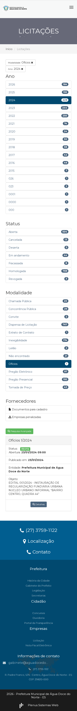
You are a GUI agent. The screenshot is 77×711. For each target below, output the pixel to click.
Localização (40, 540)
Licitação (38, 640)
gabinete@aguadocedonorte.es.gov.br (38, 663)
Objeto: (13, 479)
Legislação (38, 590)
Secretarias (38, 595)
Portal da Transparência (38, 622)
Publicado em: (18, 460)
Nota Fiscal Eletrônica (39, 645)
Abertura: (15, 452)
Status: (13, 448)
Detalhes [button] (40, 504)
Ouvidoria (38, 617)
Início (9, 49)
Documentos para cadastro (29, 409)
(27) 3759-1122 (40, 530)
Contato (40, 551)
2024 (14, 69)
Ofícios (19, 62)
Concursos (38, 613)
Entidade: (15, 467)
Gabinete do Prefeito (38, 585)
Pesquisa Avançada (20, 431)
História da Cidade (38, 580)
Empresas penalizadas (26, 417)
